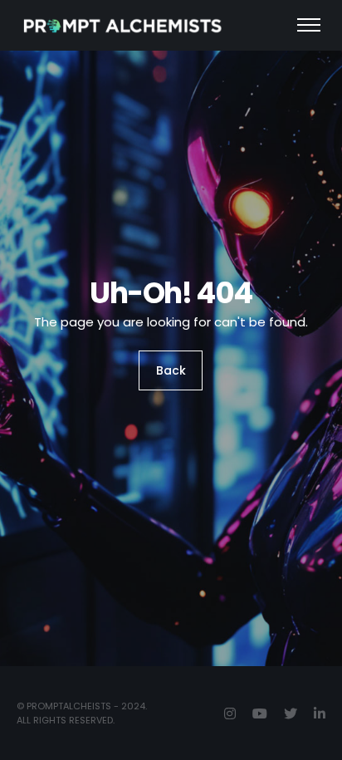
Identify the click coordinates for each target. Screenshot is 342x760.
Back (171, 370)
